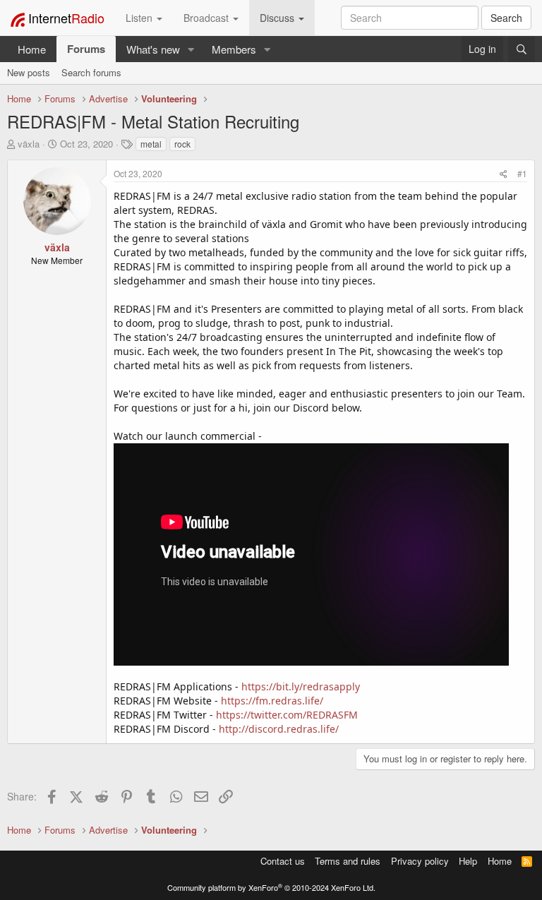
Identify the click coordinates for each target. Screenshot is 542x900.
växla (29, 143)
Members (234, 49)
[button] (191, 49)
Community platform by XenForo (271, 887)
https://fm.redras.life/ (272, 700)
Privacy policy (420, 861)
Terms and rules (347, 861)
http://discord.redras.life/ (279, 729)
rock (182, 144)
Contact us (282, 861)
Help (468, 861)
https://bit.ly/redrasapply (300, 686)
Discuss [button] (278, 18)
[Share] (503, 173)
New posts (28, 72)
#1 (522, 173)
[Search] (521, 49)
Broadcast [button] (207, 18)
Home (32, 49)
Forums (86, 48)
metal (151, 144)
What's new (153, 49)
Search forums (91, 72)
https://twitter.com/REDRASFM (287, 714)
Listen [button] (140, 18)
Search (506, 18)
